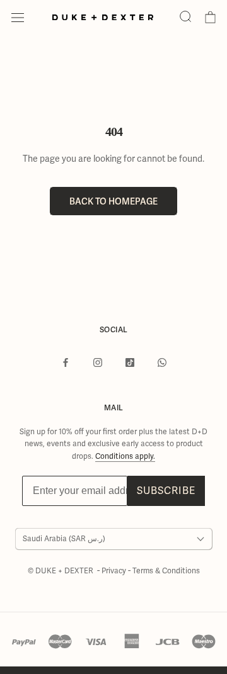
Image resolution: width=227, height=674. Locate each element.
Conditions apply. (125, 456)
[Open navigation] (17, 17)
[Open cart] (210, 17)
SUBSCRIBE (166, 491)
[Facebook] (65, 361)
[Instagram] (98, 361)
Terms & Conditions (166, 571)
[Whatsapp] (162, 361)
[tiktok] (130, 361)
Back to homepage (113, 201)
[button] (185, 17)
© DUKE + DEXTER (61, 571)
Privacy (115, 571)
